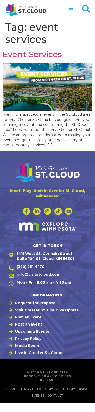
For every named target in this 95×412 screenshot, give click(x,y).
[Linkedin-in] (37, 211)
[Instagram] (47, 211)
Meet (60, 389)
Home (11, 389)
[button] (71, 9)
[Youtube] (68, 211)
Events (38, 396)
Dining (83, 389)
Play (71, 389)
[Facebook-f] (26, 211)
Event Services (32, 54)
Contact (55, 396)
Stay (49, 389)
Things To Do (31, 389)
